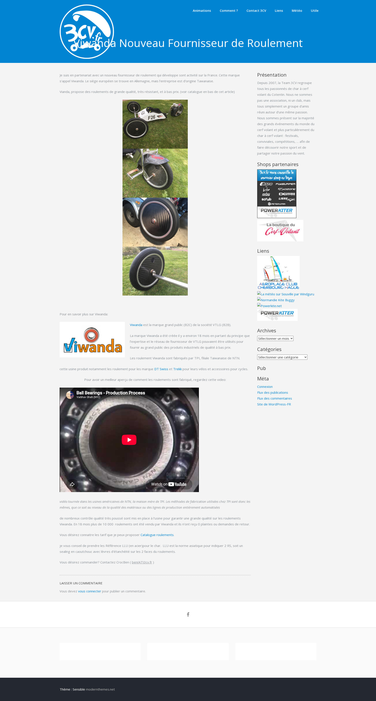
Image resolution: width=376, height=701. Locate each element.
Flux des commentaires (274, 398)
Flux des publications (272, 392)
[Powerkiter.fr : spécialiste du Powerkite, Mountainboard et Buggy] (277, 319)
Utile (315, 10)
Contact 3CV (256, 10)
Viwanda (136, 325)
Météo (297, 10)
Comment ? (229, 10)
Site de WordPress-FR (274, 404)
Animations (202, 10)
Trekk (177, 369)
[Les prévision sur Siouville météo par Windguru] (285, 294)
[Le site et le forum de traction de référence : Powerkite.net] (269, 306)
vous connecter (89, 591)
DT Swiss (161, 369)
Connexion (265, 386)
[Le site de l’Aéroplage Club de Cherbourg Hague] (278, 288)
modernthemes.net (100, 689)
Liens (279, 10)
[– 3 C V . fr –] (87, 57)
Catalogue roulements (157, 535)
